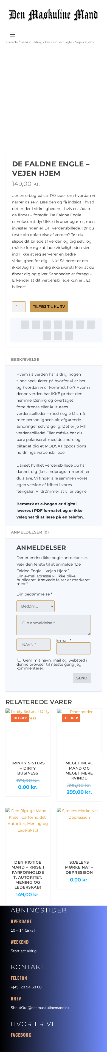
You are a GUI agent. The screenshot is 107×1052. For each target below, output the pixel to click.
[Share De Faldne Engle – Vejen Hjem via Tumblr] (58, 325)
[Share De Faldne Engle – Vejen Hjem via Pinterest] (69, 325)
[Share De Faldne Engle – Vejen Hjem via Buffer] (91, 325)
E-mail (63, 640)
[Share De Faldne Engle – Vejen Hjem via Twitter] (36, 325)
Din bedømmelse (34, 594)
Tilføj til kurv (49, 306)
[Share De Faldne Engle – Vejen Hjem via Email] (58, 335)
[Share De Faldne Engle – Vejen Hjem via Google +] (47, 325)
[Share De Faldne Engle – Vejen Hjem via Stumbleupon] (47, 335)
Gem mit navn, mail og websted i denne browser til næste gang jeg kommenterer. (51, 664)
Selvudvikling (31, 42)
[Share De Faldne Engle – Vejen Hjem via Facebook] (25, 325)
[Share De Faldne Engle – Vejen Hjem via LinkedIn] (80, 325)
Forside (11, 42)
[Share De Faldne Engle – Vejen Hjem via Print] (69, 335)
